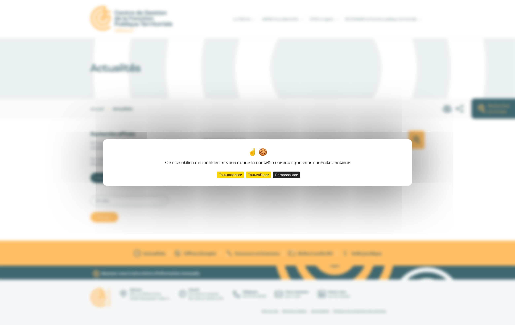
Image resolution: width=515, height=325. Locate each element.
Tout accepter (230, 175)
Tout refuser (258, 175)
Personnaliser (286, 175)
